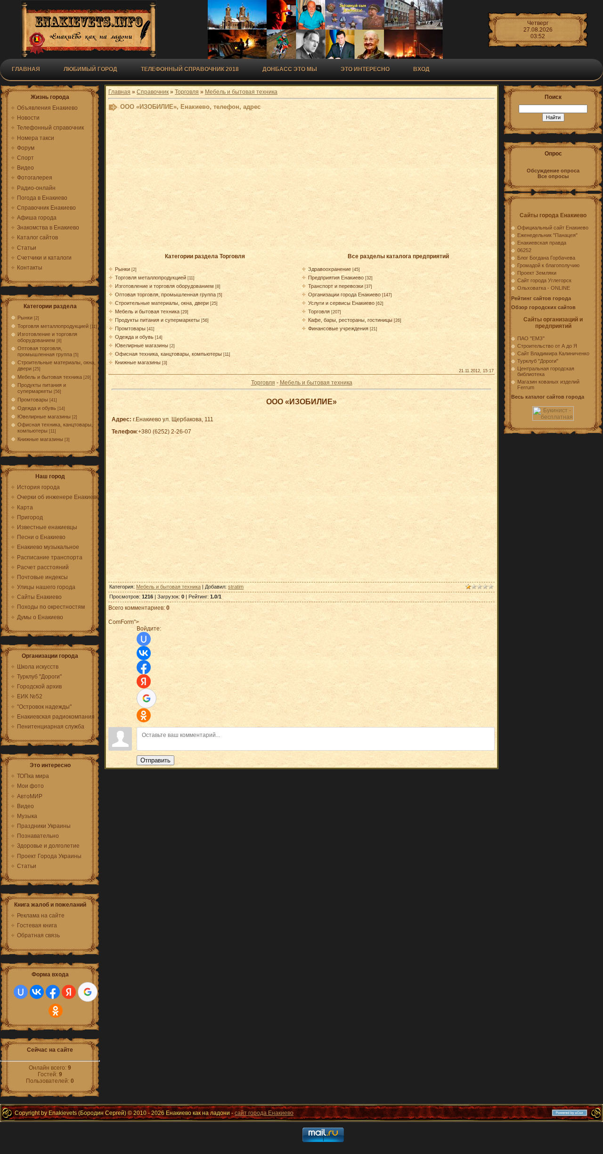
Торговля (187, 92)
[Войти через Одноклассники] (56, 1011)
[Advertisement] (301, 185)
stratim (236, 586)
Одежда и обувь (36, 408)
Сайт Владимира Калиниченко (553, 353)
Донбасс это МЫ (289, 69)
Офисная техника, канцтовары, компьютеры (168, 354)
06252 (524, 250)
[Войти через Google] (88, 992)
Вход (421, 69)
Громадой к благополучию (548, 265)
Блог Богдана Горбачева (546, 258)
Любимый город (90, 69)
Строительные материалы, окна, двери (162, 303)
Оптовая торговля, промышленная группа (44, 351)
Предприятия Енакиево (336, 277)
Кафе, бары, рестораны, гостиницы (350, 320)
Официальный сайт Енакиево (552, 227)
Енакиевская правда (541, 243)
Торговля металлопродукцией (53, 326)
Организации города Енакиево (344, 294)
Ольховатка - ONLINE (543, 288)
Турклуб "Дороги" (537, 361)
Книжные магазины (40, 439)
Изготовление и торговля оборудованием (47, 337)
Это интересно (365, 69)
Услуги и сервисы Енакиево (341, 303)
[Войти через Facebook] (53, 992)
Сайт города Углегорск (544, 280)
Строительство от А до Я (547, 346)
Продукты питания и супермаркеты (41, 388)
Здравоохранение (329, 269)
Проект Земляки (536, 273)
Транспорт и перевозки (335, 286)
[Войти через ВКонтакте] (37, 992)
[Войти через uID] (21, 992)
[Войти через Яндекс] (69, 992)
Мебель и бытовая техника (49, 377)
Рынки (25, 317)
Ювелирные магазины (44, 416)
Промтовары (32, 399)
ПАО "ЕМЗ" (531, 338)
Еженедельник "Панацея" (547, 235)
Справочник (153, 92)
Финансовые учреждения (338, 328)
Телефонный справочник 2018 (190, 69)
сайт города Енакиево (264, 1113)
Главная (26, 69)
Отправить (155, 760)
